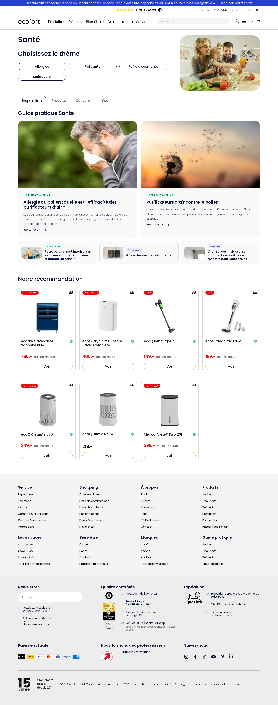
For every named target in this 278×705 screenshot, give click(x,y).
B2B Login (180, 684)
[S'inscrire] (78, 597)
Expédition (25, 494)
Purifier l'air (209, 520)
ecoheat (147, 557)
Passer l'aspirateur (215, 526)
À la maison (26, 544)
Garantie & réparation (33, 513)
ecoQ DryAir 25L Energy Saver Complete (102, 343)
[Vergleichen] (244, 21)
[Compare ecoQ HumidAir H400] (132, 385)
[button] (143, 21)
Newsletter (87, 526)
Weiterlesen (31, 230)
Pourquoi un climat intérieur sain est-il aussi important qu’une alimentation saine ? (68, 255)
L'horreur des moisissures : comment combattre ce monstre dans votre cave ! (227, 255)
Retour (22, 507)
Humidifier (209, 513)
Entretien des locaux (93, 563)
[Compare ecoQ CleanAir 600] (71, 385)
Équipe (145, 494)
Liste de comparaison (94, 500)
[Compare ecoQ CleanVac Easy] (255, 292)
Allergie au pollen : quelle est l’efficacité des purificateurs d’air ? (70, 205)
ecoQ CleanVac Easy (223, 341)
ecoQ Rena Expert (159, 341)
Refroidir (208, 507)
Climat (83, 544)
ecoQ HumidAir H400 (100, 434)
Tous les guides (213, 563)
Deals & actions (90, 520)
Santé (83, 550)
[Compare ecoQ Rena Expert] (194, 292)
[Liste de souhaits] (251, 21)
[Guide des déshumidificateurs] (113, 253)
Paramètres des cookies (206, 684)
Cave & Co (25, 550)
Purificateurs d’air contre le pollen (182, 202)
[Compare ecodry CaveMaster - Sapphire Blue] (71, 292)
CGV (126, 684)
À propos (221, 10)
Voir (46, 366)
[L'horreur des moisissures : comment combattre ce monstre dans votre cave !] (194, 253)
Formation (148, 507)
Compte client (89, 494)
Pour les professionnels (34, 563)
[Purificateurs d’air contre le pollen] (200, 154)
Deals (205, 10)
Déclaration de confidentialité (152, 684)
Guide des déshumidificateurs (148, 256)
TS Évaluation (150, 520)
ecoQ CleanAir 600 (37, 434)
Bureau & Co (26, 557)
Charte (146, 500)
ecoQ (145, 544)
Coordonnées (95, 684)
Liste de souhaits (91, 507)
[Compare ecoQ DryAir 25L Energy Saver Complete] (132, 292)
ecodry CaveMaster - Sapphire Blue (39, 343)
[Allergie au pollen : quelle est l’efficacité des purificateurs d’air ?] (77, 154)
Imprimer (114, 684)
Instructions (26, 526)
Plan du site (234, 684)
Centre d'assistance (32, 520)
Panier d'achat (89, 513)
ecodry (146, 550)
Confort (84, 557)
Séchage (208, 494)
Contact (238, 10)
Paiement (24, 500)
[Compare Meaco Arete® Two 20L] (194, 385)
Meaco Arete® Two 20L (163, 434)
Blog (144, 513)
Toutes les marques (154, 563)
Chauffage (209, 500)
